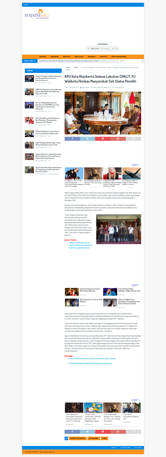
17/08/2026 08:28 (42, 124)
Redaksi (113, 447)
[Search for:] (130, 61)
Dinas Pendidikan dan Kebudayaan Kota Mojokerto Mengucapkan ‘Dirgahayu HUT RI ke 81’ (47, 120)
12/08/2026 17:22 (42, 136)
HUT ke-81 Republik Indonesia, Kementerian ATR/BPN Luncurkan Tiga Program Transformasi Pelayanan (47, 106)
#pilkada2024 (93, 438)
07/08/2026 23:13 (42, 174)
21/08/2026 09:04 (42, 82)
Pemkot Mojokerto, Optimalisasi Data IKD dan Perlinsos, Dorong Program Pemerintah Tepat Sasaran (48, 156)
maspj (104, 438)
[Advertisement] (103, 25)
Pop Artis (103, 57)
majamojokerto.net (49, 452)
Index (26, 4)
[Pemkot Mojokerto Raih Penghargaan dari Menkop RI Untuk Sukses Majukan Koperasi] (29, 78)
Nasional (42, 57)
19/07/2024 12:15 (73, 87)
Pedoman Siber (125, 447)
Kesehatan (54, 57)
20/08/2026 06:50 (42, 96)
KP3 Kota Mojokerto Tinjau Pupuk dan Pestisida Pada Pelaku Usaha (47, 132)
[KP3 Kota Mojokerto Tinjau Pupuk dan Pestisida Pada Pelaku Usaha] (29, 133)
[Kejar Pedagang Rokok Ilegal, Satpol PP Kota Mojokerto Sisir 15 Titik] (29, 145)
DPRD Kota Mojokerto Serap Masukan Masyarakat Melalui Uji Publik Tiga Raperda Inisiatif (49, 91)
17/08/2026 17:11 (42, 111)
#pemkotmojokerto (77, 438)
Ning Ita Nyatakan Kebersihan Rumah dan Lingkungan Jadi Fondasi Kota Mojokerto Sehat (48, 169)
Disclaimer (138, 447)
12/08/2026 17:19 (42, 147)
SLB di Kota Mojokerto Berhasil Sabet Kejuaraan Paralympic (90, 363)
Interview (91, 57)
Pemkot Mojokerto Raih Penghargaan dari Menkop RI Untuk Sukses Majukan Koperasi (49, 78)
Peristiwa (66, 57)
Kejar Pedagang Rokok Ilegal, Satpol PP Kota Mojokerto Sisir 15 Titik (48, 144)
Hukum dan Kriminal (119, 57)
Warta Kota (79, 57)
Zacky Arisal (85, 87)
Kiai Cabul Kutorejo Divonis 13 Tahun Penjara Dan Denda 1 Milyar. (92, 359)
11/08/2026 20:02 (42, 160)
